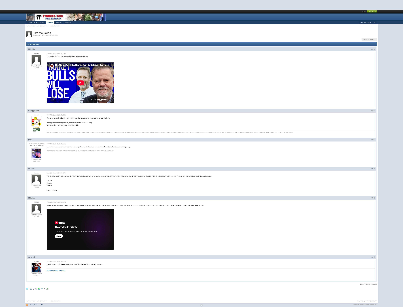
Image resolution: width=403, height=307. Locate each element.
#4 (372, 169)
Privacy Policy (372, 301)
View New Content (366, 22)
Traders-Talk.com (30, 301)
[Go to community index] (66, 17)
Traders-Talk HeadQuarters (36, 22)
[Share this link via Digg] (31, 288)
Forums (50, 22)
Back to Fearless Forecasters (368, 284)
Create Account (372, 11)
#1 (372, 49)
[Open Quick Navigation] (374, 22)
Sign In (364, 11)
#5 (372, 198)
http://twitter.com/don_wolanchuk (56, 270)
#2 (372, 110)
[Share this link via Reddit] (36, 288)
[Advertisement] (38, 4)
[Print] (44, 288)
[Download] (47, 288)
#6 (372, 257)
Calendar (68, 22)
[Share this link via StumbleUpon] (39, 288)
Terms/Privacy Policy (362, 301)
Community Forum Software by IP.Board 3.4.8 (365, 304)
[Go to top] (201, 305)
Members (59, 22)
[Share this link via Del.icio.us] (33, 288)
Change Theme (34, 304)
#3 (372, 139)
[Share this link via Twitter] (27, 288)
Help (42, 304)
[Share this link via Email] (42, 288)
